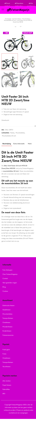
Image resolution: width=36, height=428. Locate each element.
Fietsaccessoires (8, 335)
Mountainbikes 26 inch (9, 136)
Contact (5, 278)
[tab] (7, 144)
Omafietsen (6, 322)
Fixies (4, 354)
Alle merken (6, 381)
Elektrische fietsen (8, 305)
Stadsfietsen (6, 310)
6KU (3, 394)
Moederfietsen (7, 327)
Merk (30, 144)
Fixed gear (6, 350)
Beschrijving (6, 144)
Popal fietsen (6, 385)
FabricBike (6, 389)
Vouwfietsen (6, 366)
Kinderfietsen (6, 331)
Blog (4, 287)
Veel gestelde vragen (9, 283)
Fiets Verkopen (7, 270)
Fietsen (12, 133)
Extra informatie (18, 144)
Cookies (5, 291)
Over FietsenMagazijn (10, 274)
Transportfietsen (7, 318)
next (30, 41)
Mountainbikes (20, 133)
